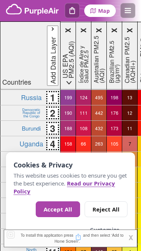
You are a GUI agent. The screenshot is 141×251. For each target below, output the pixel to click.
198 (114, 97)
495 (99, 97)
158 (68, 143)
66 (83, 143)
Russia (31, 97)
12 (129, 113)
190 (68, 113)
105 (114, 143)
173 (114, 128)
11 (129, 128)
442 (99, 113)
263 (99, 143)
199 (68, 97)
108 (84, 128)
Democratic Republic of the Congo (31, 113)
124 (84, 97)
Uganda (31, 143)
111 (84, 113)
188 (68, 128)
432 (99, 128)
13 (129, 97)
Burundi (31, 128)
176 (114, 113)
